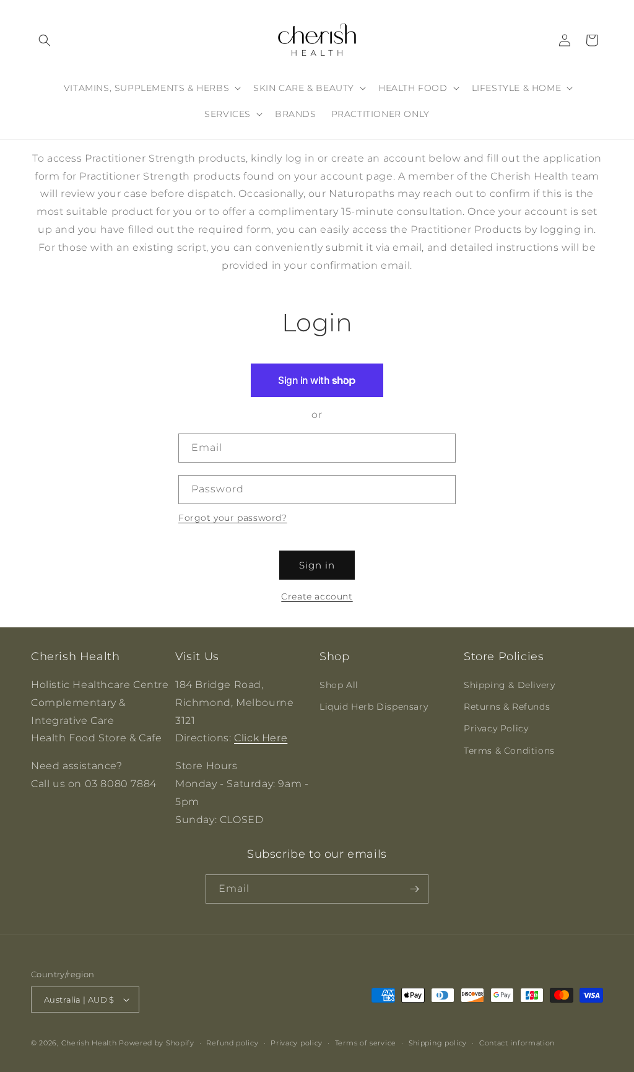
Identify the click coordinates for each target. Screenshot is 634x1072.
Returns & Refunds (507, 706)
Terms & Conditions (509, 750)
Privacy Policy (496, 728)
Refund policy (232, 1043)
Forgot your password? (232, 517)
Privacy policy (297, 1043)
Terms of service (365, 1043)
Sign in (317, 565)
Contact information (517, 1043)
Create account (316, 596)
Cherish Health (89, 1043)
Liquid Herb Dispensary (373, 706)
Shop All (338, 685)
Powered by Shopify (156, 1043)
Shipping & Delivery (509, 685)
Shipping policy (438, 1043)
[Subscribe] (414, 889)
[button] (44, 40)
